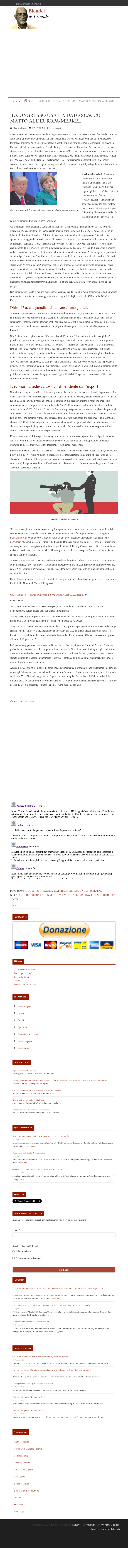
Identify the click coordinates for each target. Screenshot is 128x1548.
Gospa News (19, 1476)
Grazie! (17, 980)
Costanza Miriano (22, 1455)
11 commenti (56, 128)
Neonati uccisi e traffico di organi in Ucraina (28, 1100)
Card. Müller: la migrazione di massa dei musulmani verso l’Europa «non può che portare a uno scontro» (51, 1305)
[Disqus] (64, 754)
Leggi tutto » (30, 1146)
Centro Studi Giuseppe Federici (28, 1448)
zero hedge (19, 1511)
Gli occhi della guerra (23, 1469)
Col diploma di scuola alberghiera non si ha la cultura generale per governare (40, 1356)
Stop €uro (18, 1504)
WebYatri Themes (110, 1524)
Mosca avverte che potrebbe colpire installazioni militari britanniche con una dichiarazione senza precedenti (51, 1370)
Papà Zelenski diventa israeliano (24, 1070)
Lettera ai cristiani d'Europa (26, 1490)
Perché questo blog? (23, 973)
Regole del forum (21, 976)
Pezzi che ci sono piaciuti (29, 1034)
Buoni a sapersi (24, 1006)
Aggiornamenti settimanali (28, 1257)
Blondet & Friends (38, 13)
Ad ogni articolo (23, 1251)
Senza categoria (25, 1041)
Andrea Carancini (22, 1441)
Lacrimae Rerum (21, 1483)
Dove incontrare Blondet (25, 984)
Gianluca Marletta (22, 1462)
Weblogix (90, 1524)
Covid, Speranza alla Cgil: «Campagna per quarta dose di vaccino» (37, 1090)
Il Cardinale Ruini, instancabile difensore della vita (30, 1321)
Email (16, 1230)
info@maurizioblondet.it (29, 3)
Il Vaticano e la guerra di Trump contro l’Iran (28, 1397)
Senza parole (23, 1048)
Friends (21, 1020)
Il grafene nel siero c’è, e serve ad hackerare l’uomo (31, 1109)
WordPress (77, 1524)
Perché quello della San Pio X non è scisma (28, 1152)
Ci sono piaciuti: (24, 1128)
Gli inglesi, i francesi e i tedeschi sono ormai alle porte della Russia (37, 1169)
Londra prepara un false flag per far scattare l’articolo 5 (32, 1383)
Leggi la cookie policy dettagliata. (105, 1529)
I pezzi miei (28, 701)
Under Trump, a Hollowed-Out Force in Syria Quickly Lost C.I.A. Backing (47, 594)
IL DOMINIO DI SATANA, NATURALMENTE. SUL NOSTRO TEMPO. (63, 890)
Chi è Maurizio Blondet (24, 969)
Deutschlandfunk (19, 537)
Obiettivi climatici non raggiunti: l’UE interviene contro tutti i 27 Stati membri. (41, 1136)
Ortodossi (18, 1497)
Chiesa (21, 1013)
